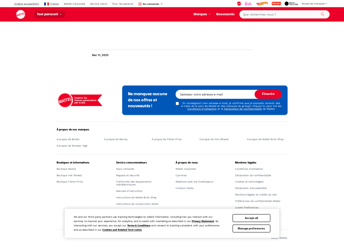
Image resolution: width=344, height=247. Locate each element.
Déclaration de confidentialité (243, 108)
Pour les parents (122, 3)
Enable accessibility (26, 3)
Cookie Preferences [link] (246, 207)
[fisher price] (276, 3)
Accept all (251, 218)
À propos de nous (187, 162)
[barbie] (248, 3)
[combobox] (284, 14)
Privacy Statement (203, 221)
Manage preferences (251, 228)
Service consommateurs (131, 162)
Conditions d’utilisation (202, 108)
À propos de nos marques (73, 129)
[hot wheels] (262, 3)
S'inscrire (268, 94)
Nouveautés (225, 14)
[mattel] (239, 3)
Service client (98, 3)
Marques (201, 14)
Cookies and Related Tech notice (122, 229)
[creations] (291, 3)
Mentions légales (245, 162)
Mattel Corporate (74, 3)
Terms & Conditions (138, 225)
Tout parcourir (48, 14)
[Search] (322, 13)
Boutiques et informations (73, 162)
